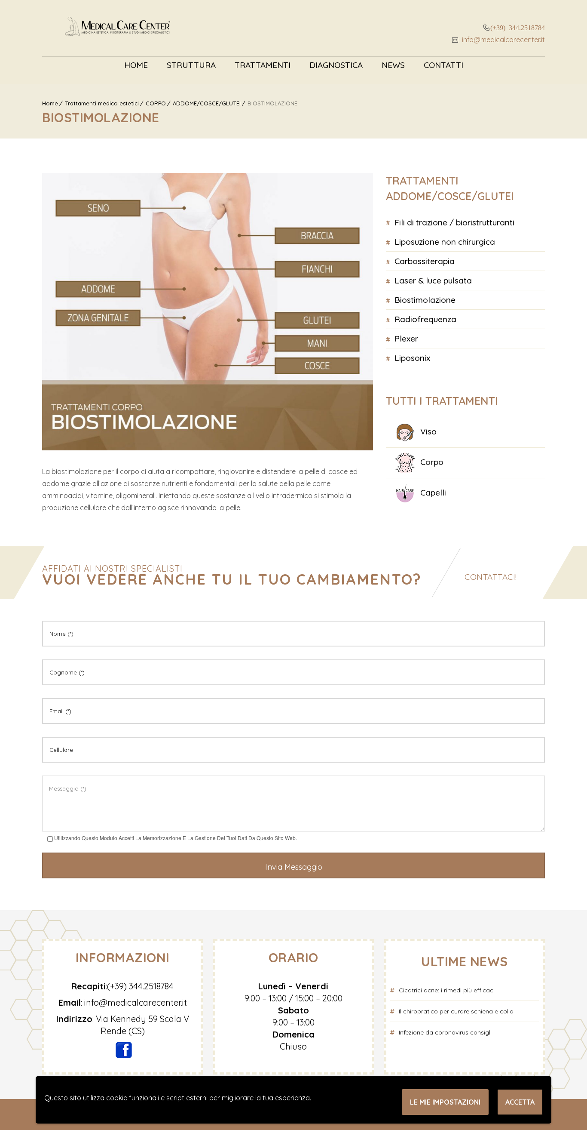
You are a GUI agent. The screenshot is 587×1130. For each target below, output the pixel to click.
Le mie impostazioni (445, 1102)
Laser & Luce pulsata (433, 280)
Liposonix (412, 358)
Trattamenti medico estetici (102, 103)
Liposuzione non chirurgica (444, 242)
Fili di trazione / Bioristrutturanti (454, 222)
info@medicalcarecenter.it (502, 39)
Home (136, 65)
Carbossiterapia (424, 261)
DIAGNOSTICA (336, 65)
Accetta (520, 1102)
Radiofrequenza (425, 319)
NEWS (393, 65)
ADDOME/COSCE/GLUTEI (207, 103)
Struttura (191, 65)
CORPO (156, 103)
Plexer (406, 338)
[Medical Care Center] (117, 28)
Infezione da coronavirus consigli (445, 1032)
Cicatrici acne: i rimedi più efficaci (447, 990)
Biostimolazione (425, 300)
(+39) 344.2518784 (517, 27)
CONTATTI (443, 65)
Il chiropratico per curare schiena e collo (456, 1011)
